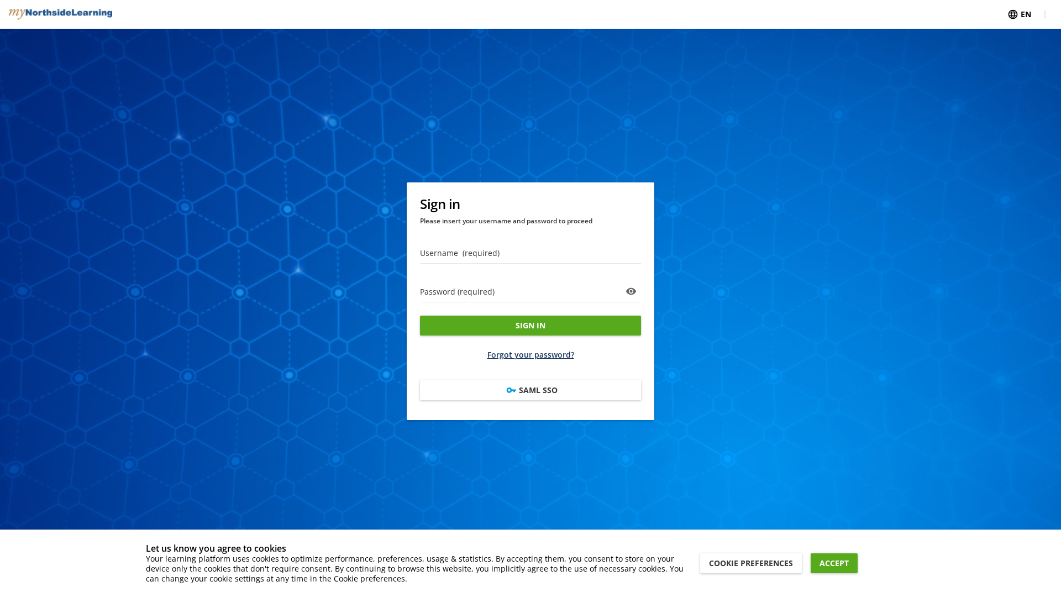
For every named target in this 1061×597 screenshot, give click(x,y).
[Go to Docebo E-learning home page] (60, 14)
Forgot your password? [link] (530, 354)
